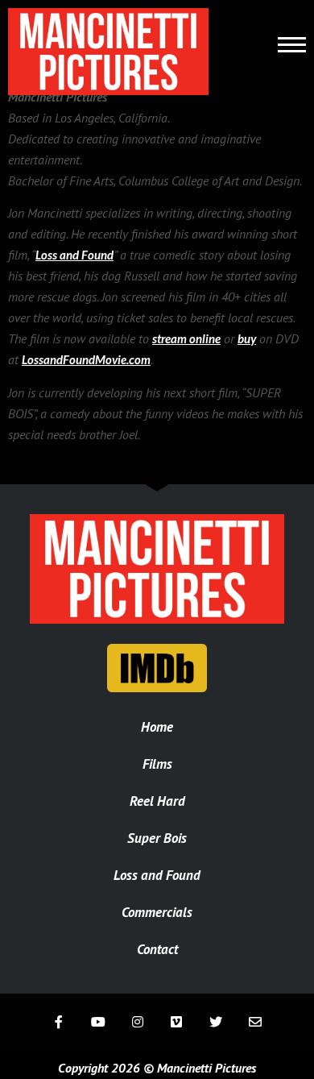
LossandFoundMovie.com (86, 359)
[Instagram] (137, 1021)
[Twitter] (216, 1021)
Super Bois (157, 838)
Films (157, 764)
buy (247, 338)
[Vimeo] (176, 1021)
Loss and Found (74, 254)
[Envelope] (255, 1021)
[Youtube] (97, 1021)
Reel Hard (157, 801)
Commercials (157, 912)
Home (157, 727)
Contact (157, 949)
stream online (186, 338)
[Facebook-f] (59, 1021)
